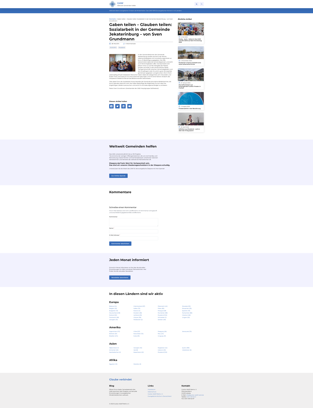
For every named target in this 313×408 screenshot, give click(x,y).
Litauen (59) (137, 317)
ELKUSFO (113, 47)
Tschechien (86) (187, 313)
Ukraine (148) (186, 315)
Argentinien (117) (114, 331)
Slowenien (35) (187, 308)
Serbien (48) (162, 319)
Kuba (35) (137, 336)
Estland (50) (113, 315)
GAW (120, 3)
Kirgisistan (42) (162, 348)
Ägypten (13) (113, 364)
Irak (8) (136, 350)
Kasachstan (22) (139, 352)
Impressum (151, 389)
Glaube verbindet (120, 379)
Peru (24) (161, 333)
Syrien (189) (185, 348)
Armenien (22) (113, 350)
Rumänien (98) (163, 313)
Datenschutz (152, 392)
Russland (122, 47)
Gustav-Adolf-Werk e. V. (155, 394)
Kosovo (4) (137, 310)
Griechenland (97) (139, 306)
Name (111, 228)
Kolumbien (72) (138, 333)
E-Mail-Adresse (114, 235)
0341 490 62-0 (191, 397)
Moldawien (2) (138, 319)
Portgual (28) (162, 310)
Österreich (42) (162, 306)
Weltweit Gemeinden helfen (126, 5)
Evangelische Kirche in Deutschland (159, 396)
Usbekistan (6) (186, 350)
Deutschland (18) (114, 313)
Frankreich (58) (114, 317)
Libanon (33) (162, 350)
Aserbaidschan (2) (115, 352)
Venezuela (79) (187, 331)
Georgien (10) (113, 319)
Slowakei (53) (186, 306)
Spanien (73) (186, 310)
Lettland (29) (138, 315)
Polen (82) (161, 308)
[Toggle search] (202, 4)
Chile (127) (137, 331)
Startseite (112, 19)
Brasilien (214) (113, 336)
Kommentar (113, 216)
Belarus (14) (113, 306)
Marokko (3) (137, 364)
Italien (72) (137, 308)
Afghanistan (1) (114, 348)
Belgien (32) (113, 308)
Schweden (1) (162, 317)
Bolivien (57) (113, 333)
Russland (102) (162, 315)
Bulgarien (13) (113, 310)
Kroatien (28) (138, 313)
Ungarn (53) (186, 317)
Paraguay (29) (162, 331)
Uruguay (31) (162, 336)
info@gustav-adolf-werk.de (195, 395)
